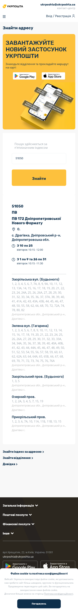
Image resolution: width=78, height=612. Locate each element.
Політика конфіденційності (58, 593)
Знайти (39, 178)
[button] (20, 505)
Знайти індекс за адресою (22, 451)
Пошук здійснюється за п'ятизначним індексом (31, 145)
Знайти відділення (17, 458)
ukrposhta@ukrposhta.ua (18, 556)
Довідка (9, 464)
